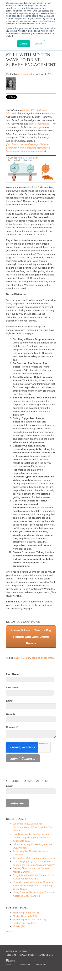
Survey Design (22, 657)
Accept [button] (23, 43)
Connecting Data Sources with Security (34, 858)
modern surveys (24, 923)
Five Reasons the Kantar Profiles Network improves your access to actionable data (31, 837)
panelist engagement (43, 657)
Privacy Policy (27, 955)
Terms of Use (45, 955)
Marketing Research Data (29, 919)
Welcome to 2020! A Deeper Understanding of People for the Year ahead (33, 827)
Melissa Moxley (26, 74)
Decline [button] (38, 43)
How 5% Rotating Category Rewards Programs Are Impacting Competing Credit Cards (33, 885)
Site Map (11, 955)
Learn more (40, 23)
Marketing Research (26, 912)
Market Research (25, 916)
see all (9, 931)
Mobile (19, 926)
